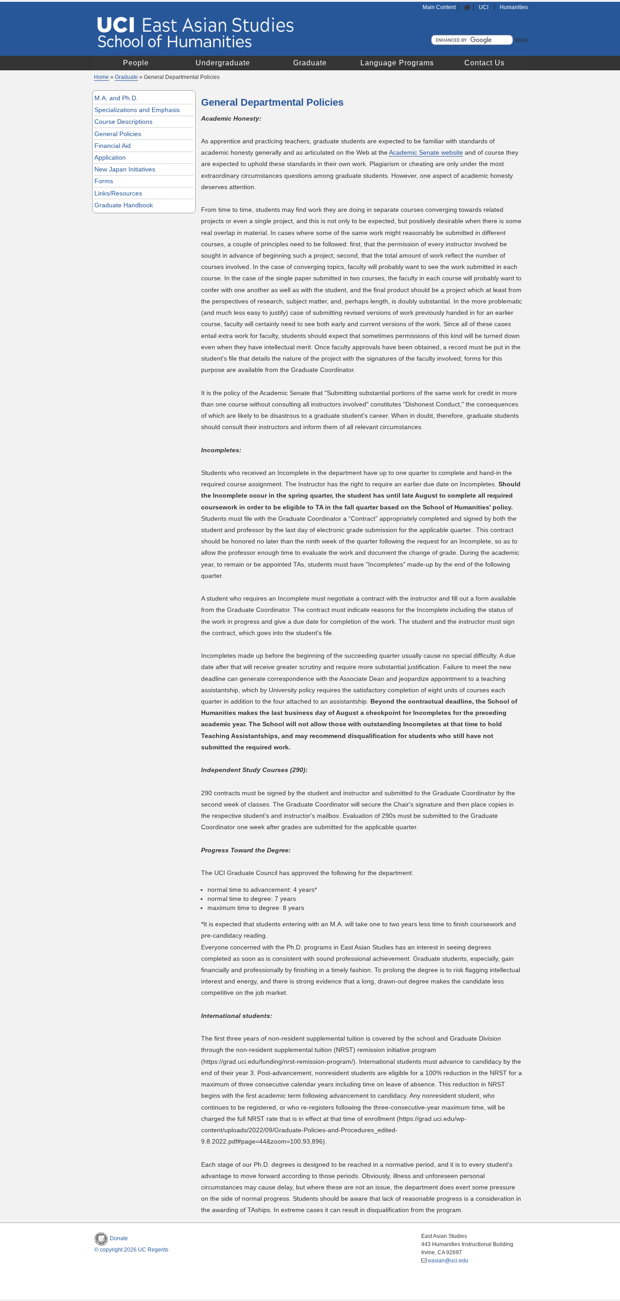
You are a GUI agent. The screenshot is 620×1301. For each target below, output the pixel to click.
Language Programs (397, 63)
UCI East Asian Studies (270, 32)
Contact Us (484, 63)
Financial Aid (112, 145)
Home (101, 77)
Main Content (439, 7)
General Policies (117, 133)
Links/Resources (118, 193)
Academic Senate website (426, 152)
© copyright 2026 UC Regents (131, 1250)
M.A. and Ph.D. (116, 98)
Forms (103, 181)
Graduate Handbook (123, 205)
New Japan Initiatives (124, 169)
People (136, 63)
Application (110, 157)
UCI (484, 7)
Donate (119, 1238)
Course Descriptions (123, 121)
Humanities (514, 7)
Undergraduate (223, 63)
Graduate (310, 63)
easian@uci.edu (448, 1260)
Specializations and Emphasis (137, 109)
